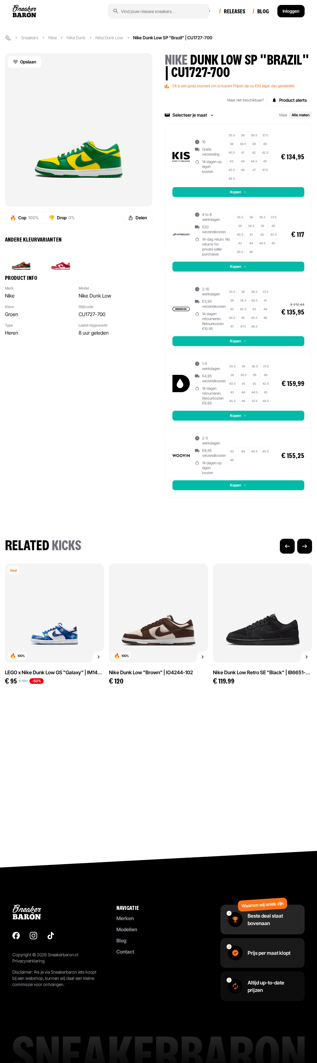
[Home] (8, 38)
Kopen (235, 192)
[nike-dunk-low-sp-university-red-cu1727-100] (61, 258)
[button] (238, 115)
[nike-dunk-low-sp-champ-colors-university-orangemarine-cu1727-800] (21, 258)
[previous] (287, 546)
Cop (24, 218)
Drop (62, 218)
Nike (52, 37)
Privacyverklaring (28, 960)
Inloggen (291, 11)
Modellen (126, 929)
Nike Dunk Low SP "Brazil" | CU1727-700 (172, 37)
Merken (125, 918)
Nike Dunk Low (109, 37)
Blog (121, 940)
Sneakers (29, 37)
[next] (304, 546)
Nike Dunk (76, 37)
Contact (125, 952)
